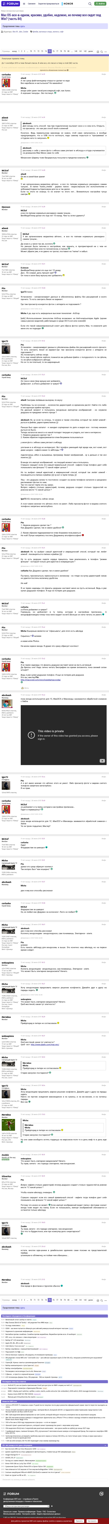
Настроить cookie (28, 1514)
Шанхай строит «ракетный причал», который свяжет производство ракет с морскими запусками (42, 1425)
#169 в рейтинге (7, 875)
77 (57, 51)
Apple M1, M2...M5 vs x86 (14, 1343)
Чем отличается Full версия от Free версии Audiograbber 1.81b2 (29, 1469)
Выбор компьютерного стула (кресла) (19, 1365)
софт (62, 31)
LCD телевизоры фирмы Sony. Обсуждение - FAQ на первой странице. (31, 1377)
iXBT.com (7, 1517)
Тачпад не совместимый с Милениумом (20, 1461)
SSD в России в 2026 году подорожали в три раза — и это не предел (31, 1422)
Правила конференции (26, 1511)
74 (46, 51)
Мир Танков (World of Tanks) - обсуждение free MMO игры (27, 1323)
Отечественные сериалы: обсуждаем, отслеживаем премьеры (29, 1355)
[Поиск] (90, 3)
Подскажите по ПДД (12, 1352)
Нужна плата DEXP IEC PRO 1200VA (20, 1394)
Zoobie (25, 31)
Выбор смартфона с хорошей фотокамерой (21, 1349)
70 (31, 51)
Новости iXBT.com (9, 1401)
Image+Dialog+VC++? (12, 1455)
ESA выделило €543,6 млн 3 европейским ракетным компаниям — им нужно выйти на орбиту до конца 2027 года (48, 1428)
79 (65, 51)
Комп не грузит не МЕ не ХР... (16, 1475)
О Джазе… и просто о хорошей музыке (19, 1374)
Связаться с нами (10, 1511)
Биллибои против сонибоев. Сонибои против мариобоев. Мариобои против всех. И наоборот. (40, 1334)
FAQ (44, 1511)
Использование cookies (12, 1514)
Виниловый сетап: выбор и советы (18, 1320)
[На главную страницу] (10, 3)
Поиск (39, 1511)
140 (75, 51)
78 (61, 51)
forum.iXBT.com (53, 1517)
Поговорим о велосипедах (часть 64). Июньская (23, 1371)
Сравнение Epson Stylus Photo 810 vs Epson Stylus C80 (25, 1466)
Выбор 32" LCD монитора (14, 1340)
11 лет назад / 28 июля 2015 (33, 74)
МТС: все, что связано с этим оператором (20, 1337)
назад (14, 51)
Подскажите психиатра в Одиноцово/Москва (25, 1388)
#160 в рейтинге (8, 713)
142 (85, 51)
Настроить (92, 1521)
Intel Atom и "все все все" (15, 1346)
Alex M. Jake (17, 31)
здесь (22, 26)
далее (90, 51)
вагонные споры (45, 31)
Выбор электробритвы (13, 1368)
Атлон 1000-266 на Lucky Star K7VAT (18, 1464)
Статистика (51, 1511)
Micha (26, 688)
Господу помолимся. (13, 1325)
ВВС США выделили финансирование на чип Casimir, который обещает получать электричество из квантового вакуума (51, 1415)
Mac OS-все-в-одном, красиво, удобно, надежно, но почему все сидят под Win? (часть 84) (51, 17)
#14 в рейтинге (7, 359)
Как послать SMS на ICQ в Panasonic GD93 (20, 1449)
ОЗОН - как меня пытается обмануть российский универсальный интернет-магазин (36, 1328)
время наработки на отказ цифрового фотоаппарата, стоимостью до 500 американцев (38, 1452)
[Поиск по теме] (102, 51)
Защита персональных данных (48, 1514)
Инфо (104, 74)
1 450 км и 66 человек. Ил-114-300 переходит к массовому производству (32, 1441)
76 (53, 51)
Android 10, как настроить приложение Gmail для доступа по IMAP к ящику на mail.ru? (40, 1385)
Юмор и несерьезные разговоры (12, 11)
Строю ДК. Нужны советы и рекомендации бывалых (24, 1362)
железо (56, 31)
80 (68, 51)
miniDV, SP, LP (10, 1458)
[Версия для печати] (98, 51)
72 (38, 51)
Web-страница (7, 949)
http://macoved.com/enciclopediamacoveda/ (41, 680)
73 (42, 51)
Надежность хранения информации (19, 1331)
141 (80, 51)
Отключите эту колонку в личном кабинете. (19, 1480)
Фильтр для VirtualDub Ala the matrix (21, 1397)
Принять (79, 1521)
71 (35, 51)
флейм (35, 31)
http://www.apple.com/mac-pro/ (45, 1044)
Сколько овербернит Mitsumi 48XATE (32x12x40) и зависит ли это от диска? (33, 1472)
